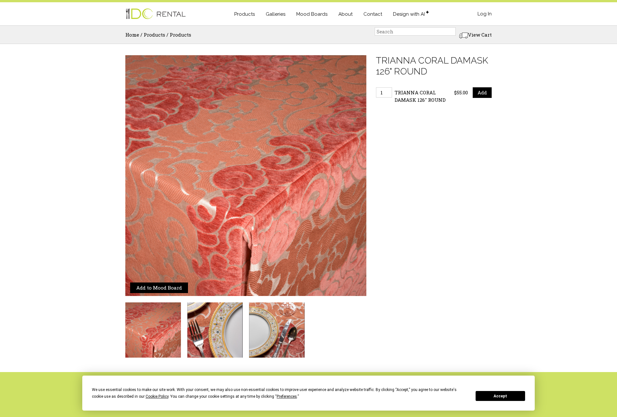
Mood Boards (311, 14)
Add (482, 92)
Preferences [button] (287, 396)
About (345, 14)
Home (132, 34)
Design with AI (409, 14)
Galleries (275, 14)
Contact (372, 14)
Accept (500, 396)
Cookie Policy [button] (157, 396)
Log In (485, 14)
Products (244, 14)
